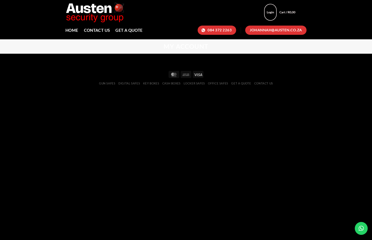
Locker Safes (194, 83)
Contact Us (97, 30)
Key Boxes (151, 83)
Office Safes (218, 83)
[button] (361, 228)
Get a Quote (129, 30)
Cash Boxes (171, 83)
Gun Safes (107, 83)
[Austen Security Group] (140, 12)
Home (71, 30)
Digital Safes (129, 83)
